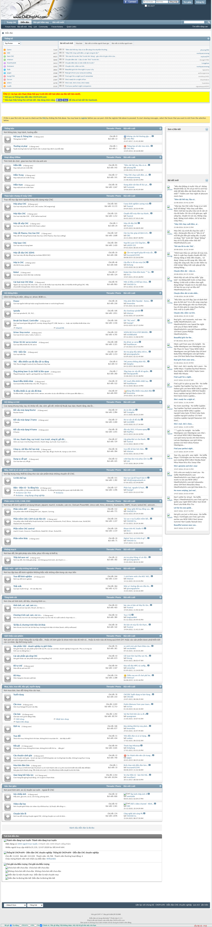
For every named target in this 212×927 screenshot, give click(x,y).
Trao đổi (17, 736)
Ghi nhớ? (151, 6)
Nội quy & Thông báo (22, 136)
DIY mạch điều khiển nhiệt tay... (136, 381)
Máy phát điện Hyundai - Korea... (137, 301)
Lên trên (204, 905)
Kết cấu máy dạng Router (24, 410)
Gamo (9, 50)
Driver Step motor (21, 332)
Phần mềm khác (20, 538)
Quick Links (71, 27)
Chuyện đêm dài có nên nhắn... (186, 293)
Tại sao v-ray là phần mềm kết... (137, 519)
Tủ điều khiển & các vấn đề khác (27, 391)
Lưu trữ (196, 905)
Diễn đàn (25, 22)
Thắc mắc (17, 586)
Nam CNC (10, 56)
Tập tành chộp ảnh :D (138, 794)
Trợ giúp (187, 2)
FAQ (30, 27)
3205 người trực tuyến (27, 844)
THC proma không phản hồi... (135, 362)
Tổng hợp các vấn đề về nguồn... (137, 371)
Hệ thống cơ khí (11, 402)
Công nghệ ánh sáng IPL (133, 814)
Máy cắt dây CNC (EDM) (23, 253)
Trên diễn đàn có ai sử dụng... (136, 736)
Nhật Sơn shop (62, 719)
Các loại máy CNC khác (23, 282)
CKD (8, 53)
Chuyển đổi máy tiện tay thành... (137, 214)
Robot (16, 272)
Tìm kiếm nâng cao (200, 26)
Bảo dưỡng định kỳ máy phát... (136, 726)
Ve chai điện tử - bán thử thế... (136, 775)
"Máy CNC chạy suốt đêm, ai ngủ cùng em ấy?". (82, 53)
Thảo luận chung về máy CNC (18, 196)
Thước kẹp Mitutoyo (132, 746)
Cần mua (17, 704)
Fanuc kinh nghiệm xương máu (136, 204)
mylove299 (205, 57)
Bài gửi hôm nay (41, 22)
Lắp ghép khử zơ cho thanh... (135, 439)
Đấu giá (16, 746)
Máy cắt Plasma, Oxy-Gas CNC (26, 233)
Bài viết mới (22, 27)
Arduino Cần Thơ (23, 493)
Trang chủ (11, 22)
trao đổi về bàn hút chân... (134, 449)
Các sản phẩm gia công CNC (25, 656)
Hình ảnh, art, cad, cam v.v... (25, 605)
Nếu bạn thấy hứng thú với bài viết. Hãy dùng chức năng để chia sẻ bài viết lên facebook (51, 100)
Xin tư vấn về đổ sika (132, 420)
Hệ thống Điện (11, 293)
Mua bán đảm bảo (21, 765)
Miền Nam (18, 185)
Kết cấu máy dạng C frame (25, 420)
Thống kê (8, 38)
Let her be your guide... (183, 508)
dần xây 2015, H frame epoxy (135, 430)
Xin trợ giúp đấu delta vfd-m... (136, 352)
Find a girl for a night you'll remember (79, 76)
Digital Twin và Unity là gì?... (135, 538)
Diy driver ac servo (131, 342)
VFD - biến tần (19, 352)
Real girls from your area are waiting (78, 73)
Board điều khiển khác (23, 381)
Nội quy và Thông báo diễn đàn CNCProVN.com (26, 97)
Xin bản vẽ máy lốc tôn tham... (136, 625)
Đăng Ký (200, 2)
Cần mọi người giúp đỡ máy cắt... (140, 253)
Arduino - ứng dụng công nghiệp (30, 495)
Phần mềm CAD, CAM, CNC (17, 501)
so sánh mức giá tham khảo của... (137, 646)
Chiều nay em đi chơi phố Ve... (139, 676)
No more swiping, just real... (185, 491)
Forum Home (10, 27)
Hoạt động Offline (12, 157)
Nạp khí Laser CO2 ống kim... (135, 243)
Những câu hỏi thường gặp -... (139, 136)
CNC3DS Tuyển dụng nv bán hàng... (138, 695)
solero (9, 83)
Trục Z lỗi (127, 615)
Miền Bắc (17, 165)
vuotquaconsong (203, 53)
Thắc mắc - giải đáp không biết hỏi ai (21, 568)
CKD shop (20, 719)
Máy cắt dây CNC (130, 223)
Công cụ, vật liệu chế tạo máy (26, 449)
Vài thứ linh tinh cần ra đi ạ (135, 714)
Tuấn (8, 70)
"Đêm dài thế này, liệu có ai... (136, 165)
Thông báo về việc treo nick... (138, 146)
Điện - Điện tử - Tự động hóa (26, 488)
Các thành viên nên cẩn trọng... (139, 756)
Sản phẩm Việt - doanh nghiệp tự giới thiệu (32, 646)
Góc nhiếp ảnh (19, 794)
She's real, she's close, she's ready (77, 83)
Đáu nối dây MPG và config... (135, 666)
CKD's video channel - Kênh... (142, 804)
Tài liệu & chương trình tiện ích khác (29, 625)
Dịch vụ (16, 726)
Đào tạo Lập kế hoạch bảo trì (135, 478)
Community (43, 27)
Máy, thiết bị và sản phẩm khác (18, 470)
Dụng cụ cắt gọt (20, 459)
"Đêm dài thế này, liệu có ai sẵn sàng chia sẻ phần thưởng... (86, 50)
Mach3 (19, 328)
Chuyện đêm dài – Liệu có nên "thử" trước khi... (82, 60)
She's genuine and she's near (185, 466)
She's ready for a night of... (185, 399)
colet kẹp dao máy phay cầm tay (137, 459)
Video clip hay (19, 804)
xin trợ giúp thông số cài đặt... (136, 557)
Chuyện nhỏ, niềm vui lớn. (75, 66)
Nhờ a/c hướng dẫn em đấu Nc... (137, 586)
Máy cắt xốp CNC (20, 223)
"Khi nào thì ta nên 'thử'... (184, 246)
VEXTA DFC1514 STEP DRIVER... (136, 332)
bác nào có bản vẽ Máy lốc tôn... (137, 605)
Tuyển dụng (18, 695)
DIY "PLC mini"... (130, 321)
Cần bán (17, 714)
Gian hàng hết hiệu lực (23, 775)
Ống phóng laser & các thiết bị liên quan (31, 372)
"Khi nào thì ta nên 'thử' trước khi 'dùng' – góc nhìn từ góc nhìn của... (90, 56)
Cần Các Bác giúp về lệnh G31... (136, 233)
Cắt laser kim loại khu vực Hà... (136, 656)
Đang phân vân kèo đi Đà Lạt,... (136, 185)
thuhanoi (10, 66)
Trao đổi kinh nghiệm (22, 577)
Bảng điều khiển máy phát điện (139, 391)
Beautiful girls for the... (183, 338)
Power (16, 301)
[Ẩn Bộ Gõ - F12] (200, 926)
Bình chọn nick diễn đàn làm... (136, 765)
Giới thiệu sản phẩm (13, 636)
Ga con (9, 79)
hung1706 (11, 76)
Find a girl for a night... (183, 377)
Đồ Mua (16, 676)
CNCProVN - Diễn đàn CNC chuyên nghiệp (174, 905)
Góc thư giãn (10, 786)
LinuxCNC (60, 328)
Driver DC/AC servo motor (25, 342)
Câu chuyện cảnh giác (22, 756)
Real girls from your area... (185, 360)
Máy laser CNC (19, 243)
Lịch (35, 27)
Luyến (9, 86)
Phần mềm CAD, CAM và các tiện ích (29, 519)
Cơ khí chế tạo (19, 478)
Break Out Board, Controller (26, 321)
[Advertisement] (64, 110)
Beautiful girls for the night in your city (79, 70)
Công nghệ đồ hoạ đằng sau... (139, 509)
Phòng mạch (10, 549)
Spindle (16, 311)
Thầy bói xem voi (20, 557)
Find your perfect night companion (78, 86)
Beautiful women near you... (185, 525)
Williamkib (51, 859)
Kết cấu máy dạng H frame (25, 430)
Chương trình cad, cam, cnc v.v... (27, 615)
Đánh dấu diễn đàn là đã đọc (82, 828)
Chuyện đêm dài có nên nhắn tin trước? (79, 63)
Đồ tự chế (17, 666)
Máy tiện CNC (19, 214)
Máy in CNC (18, 263)
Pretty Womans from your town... (137, 704)
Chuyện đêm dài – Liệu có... (185, 271)
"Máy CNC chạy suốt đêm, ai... (136, 175)
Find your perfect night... (184, 449)
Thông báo (9, 128)
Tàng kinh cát (10, 597)
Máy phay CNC (19, 204)
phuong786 (204, 50)
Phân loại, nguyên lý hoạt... (134, 488)
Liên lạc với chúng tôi (145, 905)
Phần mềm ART (20, 509)
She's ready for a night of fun (75, 79)
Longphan (205, 63)
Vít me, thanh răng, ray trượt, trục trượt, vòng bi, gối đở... (39, 439)
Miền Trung (18, 175)
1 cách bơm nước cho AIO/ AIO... (137, 577)
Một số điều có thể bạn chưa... (136, 282)
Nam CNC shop (22, 722)
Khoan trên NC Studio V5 (134, 529)
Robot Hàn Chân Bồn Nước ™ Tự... (137, 272)
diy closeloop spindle (132, 311)
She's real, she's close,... (184, 424)
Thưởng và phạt (20, 146)
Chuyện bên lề (19, 814)
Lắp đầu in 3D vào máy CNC (135, 263)
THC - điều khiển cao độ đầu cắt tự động (31, 362)
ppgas (9, 73)
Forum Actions (57, 27)
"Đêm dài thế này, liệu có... (185, 200)
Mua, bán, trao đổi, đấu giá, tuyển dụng (22, 687)
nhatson (10, 60)
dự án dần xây (129, 410)
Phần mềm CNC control (23, 529)
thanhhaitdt (11, 63)
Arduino (59, 493)
